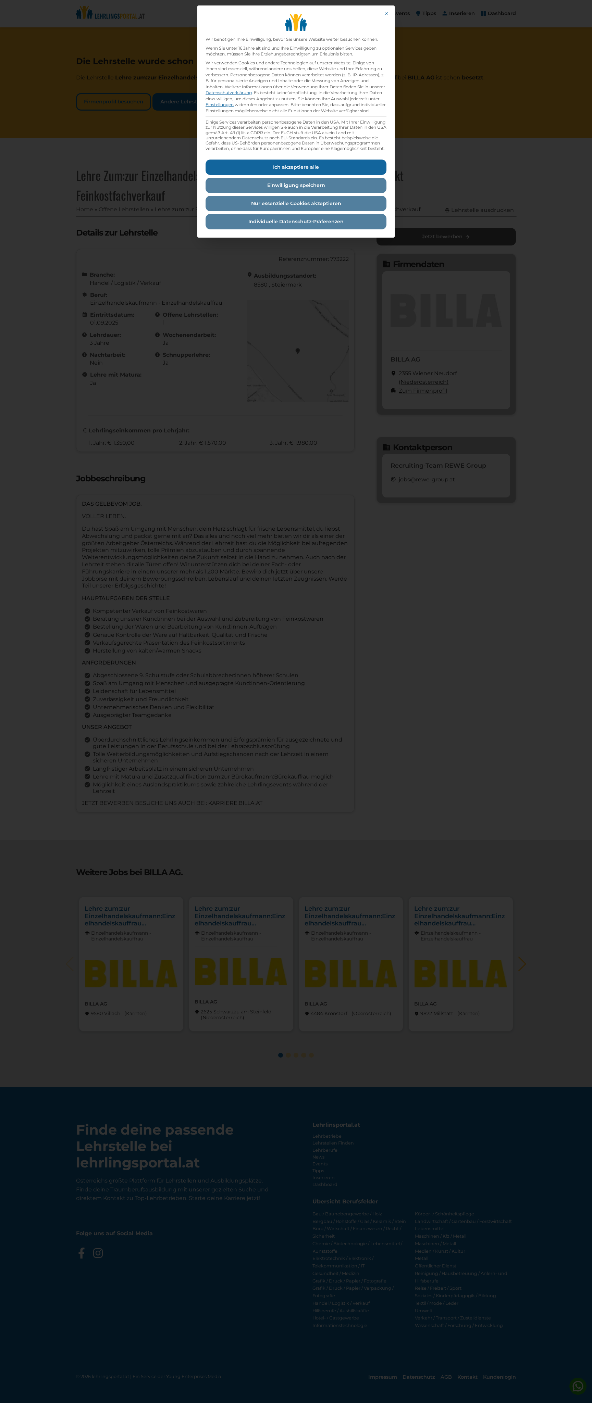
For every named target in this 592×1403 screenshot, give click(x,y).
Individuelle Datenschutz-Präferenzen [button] (296, 221)
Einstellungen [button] (220, 104)
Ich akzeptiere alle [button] (296, 167)
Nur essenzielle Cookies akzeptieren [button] (296, 203)
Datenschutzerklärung (229, 92)
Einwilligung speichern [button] (296, 185)
